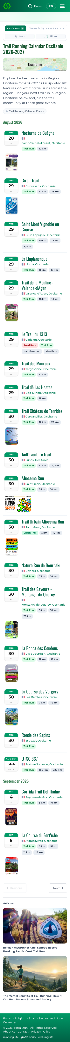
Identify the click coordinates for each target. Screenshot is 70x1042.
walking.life (45, 1037)
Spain (32, 1018)
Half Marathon (32, 351)
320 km (57, 770)
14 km (54, 576)
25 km (55, 191)
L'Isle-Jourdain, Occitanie (42, 653)
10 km (42, 240)
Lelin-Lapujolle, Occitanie (43, 235)
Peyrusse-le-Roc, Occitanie (44, 797)
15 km (55, 299)
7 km (42, 576)
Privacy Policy (40, 1031)
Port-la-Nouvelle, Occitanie (44, 764)
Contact (23, 1031)
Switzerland (47, 1018)
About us (9, 1031)
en (51, 6)
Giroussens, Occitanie (40, 186)
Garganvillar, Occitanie (41, 416)
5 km (42, 489)
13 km (54, 270)
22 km (55, 422)
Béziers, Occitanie (38, 571)
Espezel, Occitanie (38, 740)
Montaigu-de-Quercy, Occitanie (44, 604)
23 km (39, 852)
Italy (60, 1018)
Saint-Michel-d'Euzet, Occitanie (43, 143)
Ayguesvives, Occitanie (41, 841)
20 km (27, 246)
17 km (54, 659)
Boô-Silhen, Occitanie (40, 393)
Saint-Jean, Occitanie (40, 484)
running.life (11, 1037)
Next (56, 888)
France (7, 1018)
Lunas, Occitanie (36, 460)
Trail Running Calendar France (26, 111)
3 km (42, 846)
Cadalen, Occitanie (38, 339)
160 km (43, 770)
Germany (9, 1022)
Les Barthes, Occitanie (41, 697)
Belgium (20, 1018)
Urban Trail (30, 532)
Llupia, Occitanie (37, 264)
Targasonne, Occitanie (41, 369)
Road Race (30, 345)
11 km (42, 270)
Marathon (51, 351)
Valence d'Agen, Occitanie (43, 293)
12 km (42, 148)
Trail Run (29, 148)
